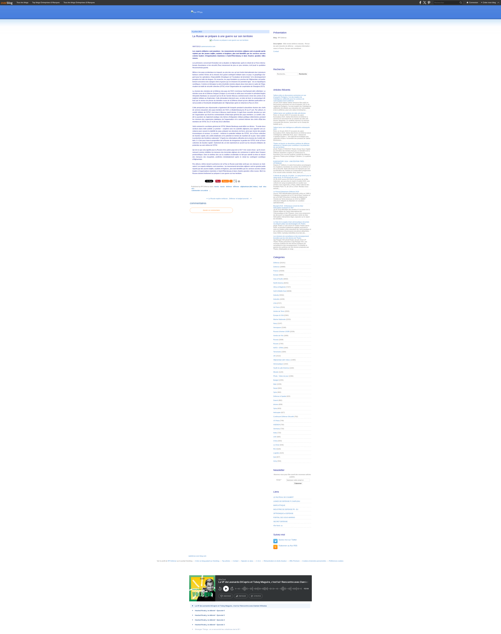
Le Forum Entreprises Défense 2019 (286, 192)
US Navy (276, 421)
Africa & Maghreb (279, 287)
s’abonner (227, 596)
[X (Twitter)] (424, 2)
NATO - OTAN (278, 348)
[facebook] (420, 2)
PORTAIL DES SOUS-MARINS (284, 517)
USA (274, 303)
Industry (276, 295)
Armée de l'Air (278, 336)
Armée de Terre (278, 311)
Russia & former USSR (281, 331)
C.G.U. (258, 561)
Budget (275, 380)
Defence (229, 187)
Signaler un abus (247, 561)
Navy (275, 323)
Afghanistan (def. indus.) (249, 187)
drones (275, 404)
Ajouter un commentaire (211, 210)
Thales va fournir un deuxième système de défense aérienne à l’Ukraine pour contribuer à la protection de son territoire (291, 145)
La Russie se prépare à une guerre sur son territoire (222, 36)
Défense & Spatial (279, 396)
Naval (275, 388)
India (275, 433)
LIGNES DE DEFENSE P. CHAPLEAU (286, 501)
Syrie (275, 392)
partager (242, 596)
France (275, 271)
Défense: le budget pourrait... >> (240, 199)
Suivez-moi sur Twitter (288, 540)
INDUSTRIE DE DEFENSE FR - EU (285, 509)
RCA (275, 449)
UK (274, 356)
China (275, 441)
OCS (193, 188)
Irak (274, 457)
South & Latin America (281, 368)
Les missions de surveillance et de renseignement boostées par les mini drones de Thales (291, 237)
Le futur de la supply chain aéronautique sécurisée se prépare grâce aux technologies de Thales (291, 223)
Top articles (226, 561)
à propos (257, 596)
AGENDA (276, 425)
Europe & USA (278, 315)
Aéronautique (278, 364)
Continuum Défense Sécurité (283, 416)
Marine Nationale (279, 319)
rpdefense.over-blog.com (197, 556)
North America (278, 283)
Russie (222, 187)
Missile (275, 372)
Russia (216, 187)
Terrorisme (277, 352)
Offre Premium (294, 561)
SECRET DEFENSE (280, 521)
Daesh (275, 400)
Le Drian (276, 445)
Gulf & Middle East (279, 291)
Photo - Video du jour (280, 376)
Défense (236, 187)
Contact (276, 51)
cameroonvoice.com (208, 46)
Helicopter (277, 412)
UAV (274, 437)
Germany (276, 429)
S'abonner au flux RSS (288, 546)
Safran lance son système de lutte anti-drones (289, 113)
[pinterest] (429, 2)
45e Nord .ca (277, 526)
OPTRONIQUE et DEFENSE (283, 513)
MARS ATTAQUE (279, 505)
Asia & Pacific (278, 279)
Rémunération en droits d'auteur (275, 561)
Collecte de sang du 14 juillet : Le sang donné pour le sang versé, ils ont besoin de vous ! (292, 176)
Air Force (276, 307)
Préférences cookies (336, 561)
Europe (276, 275)
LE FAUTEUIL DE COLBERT (283, 497)
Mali (274, 384)
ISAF (260, 187)
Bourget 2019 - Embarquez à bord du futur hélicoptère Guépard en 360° (288, 207)
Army (275, 461)
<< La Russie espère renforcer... (217, 199)
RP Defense (172, 561)
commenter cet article (200, 190)
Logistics (276, 453)
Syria (275, 408)
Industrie (276, 299)
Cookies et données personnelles (314, 561)
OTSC (264, 187)
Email (278, 480)
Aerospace (277, 327)
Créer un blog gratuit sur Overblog (207, 561)
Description (277, 44)
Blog (275, 38)
